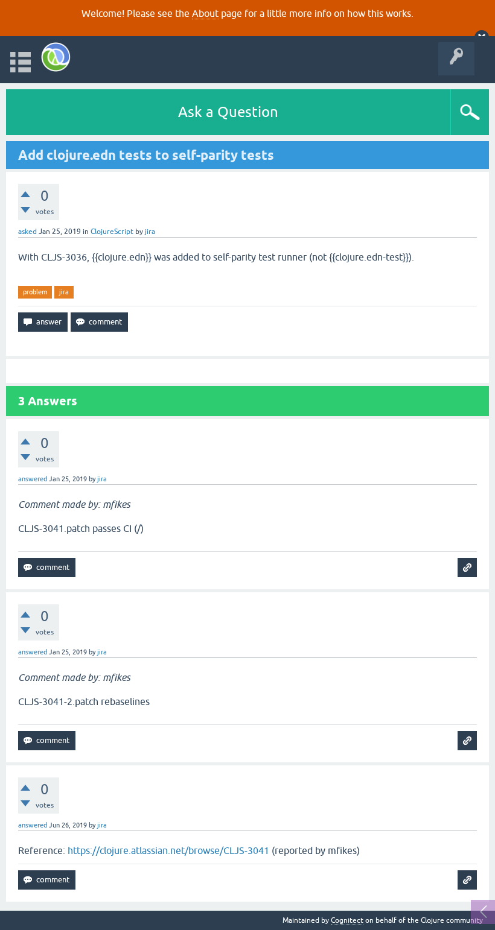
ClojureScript (112, 231)
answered (32, 478)
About (205, 13)
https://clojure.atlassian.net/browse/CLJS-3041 (168, 850)
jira (64, 292)
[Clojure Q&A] (56, 57)
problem (35, 292)
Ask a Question (228, 112)
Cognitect (347, 920)
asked (27, 231)
